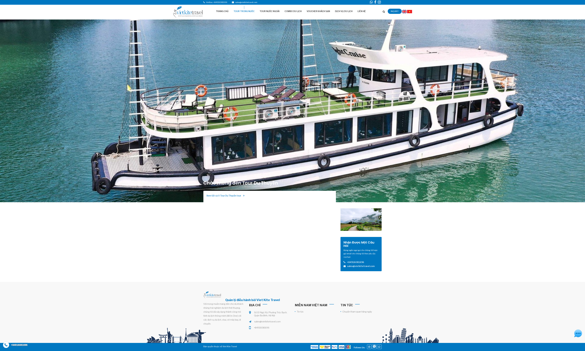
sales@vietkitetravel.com (267, 321)
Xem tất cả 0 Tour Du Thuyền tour (224, 195)
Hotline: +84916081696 (216, 2)
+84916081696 (261, 327)
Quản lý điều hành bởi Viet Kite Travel (252, 300)
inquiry (395, 11)
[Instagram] (369, 346)
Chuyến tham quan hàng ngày (357, 311)
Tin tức (300, 311)
